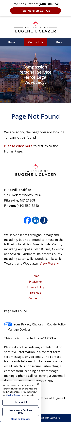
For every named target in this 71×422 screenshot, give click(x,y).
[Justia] (44, 220)
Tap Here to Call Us (35, 11)
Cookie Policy (56, 324)
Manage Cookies (19, 329)
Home (12, 42)
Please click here (18, 146)
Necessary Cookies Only (20, 411)
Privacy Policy (35, 287)
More (59, 42)
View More (47, 263)
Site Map (35, 292)
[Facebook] (27, 220)
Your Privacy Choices (28, 324)
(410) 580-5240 (28, 205)
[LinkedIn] (35, 220)
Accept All (21, 402)
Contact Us (35, 42)
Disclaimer (35, 281)
